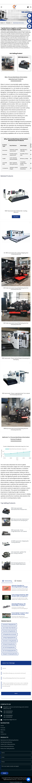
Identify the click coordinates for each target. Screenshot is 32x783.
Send (16, 693)
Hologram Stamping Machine (9, 654)
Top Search (25, 779)
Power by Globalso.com (16, 782)
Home (2, 23)
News (2, 732)
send (4, 773)
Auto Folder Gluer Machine (9, 627)
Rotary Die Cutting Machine (7, 748)
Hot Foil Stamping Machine (9, 650)
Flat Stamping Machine (6, 742)
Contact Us (3, 734)
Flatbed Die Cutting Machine (8, 744)
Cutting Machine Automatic (9, 634)
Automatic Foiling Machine (9, 624)
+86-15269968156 (8, 711)
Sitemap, (14, 779)
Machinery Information (18, 23)
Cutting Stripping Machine (9, 637)
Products (8, 23)
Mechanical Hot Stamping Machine (9, 740)
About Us (3, 730)
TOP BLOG (20, 779)
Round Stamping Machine (7, 746)
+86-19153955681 (7, 713)
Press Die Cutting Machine (9, 631)
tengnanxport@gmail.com (10, 719)
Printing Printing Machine (8, 644)
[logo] (15, 7)
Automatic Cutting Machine (9, 640)
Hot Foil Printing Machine (8, 647)
